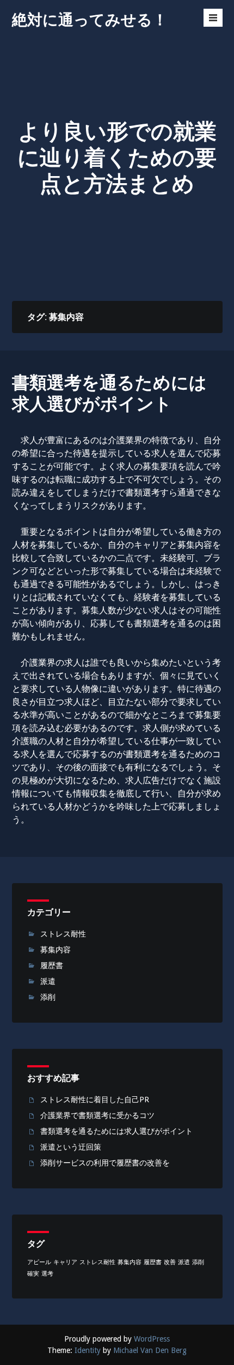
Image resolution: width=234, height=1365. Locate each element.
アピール (39, 1262)
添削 (48, 997)
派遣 (48, 981)
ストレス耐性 (63, 933)
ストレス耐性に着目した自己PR (94, 1099)
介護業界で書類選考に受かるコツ (97, 1115)
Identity (88, 1350)
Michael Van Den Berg (150, 1350)
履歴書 (51, 965)
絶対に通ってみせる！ (90, 20)
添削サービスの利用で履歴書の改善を (105, 1162)
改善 (170, 1262)
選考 (47, 1273)
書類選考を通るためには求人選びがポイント (109, 393)
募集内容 (55, 949)
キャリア (65, 1262)
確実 (33, 1273)
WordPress (152, 1338)
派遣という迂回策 (70, 1147)
